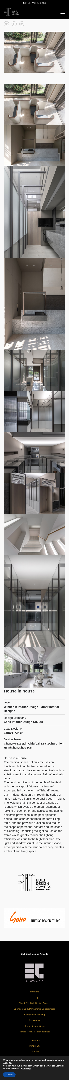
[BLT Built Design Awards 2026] (12, 11)
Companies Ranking (34, 1014)
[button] (6, 23)
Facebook (35, 1040)
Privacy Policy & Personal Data (34, 1031)
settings (26, 1068)
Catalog (35, 997)
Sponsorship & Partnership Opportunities (34, 1009)
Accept (9, 1074)
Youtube (34, 1051)
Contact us (34, 1020)
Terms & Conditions (34, 1026)
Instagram (34, 1045)
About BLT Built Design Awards (34, 1003)
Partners (34, 991)
